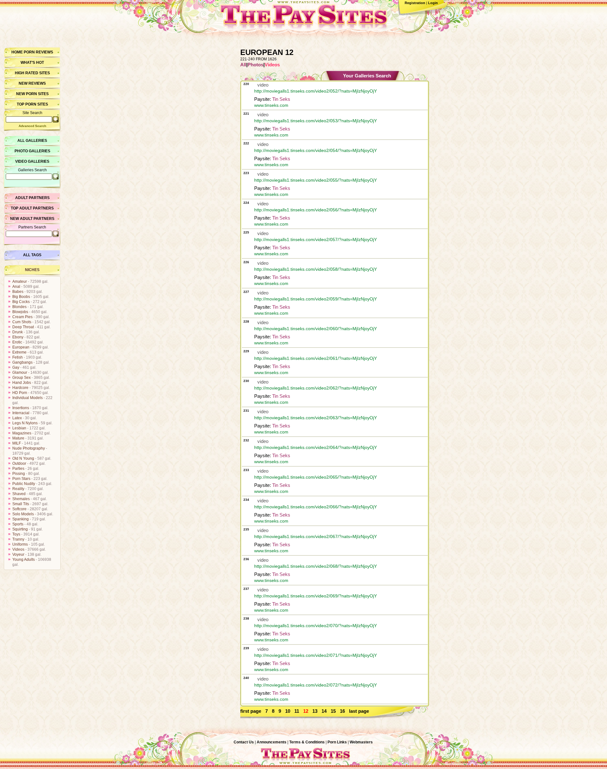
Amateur (19, 281)
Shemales (21, 499)
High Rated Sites (32, 73)
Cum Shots (21, 322)
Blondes (19, 307)
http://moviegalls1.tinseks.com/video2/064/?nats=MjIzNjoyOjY (315, 447)
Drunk (17, 332)
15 (333, 711)
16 (342, 711)
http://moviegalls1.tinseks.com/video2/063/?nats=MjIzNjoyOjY (315, 417)
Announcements (271, 742)
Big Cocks (21, 302)
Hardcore (20, 387)
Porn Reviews (38, 52)
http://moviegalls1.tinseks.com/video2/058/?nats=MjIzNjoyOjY (315, 269)
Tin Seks (281, 99)
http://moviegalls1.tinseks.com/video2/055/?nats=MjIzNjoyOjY (315, 180)
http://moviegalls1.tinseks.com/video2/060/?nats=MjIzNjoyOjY (315, 328)
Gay (15, 367)
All (243, 64)
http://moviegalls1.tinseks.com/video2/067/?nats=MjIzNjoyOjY (315, 536)
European (20, 347)
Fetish (17, 357)
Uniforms (20, 544)
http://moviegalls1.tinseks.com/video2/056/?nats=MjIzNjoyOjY (315, 209)
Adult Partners (32, 198)
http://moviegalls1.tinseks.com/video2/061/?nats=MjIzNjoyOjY (315, 358)
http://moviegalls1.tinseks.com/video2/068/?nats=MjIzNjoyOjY (315, 566)
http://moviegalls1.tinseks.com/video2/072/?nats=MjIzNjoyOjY (315, 684)
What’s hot (32, 62)
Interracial (20, 413)
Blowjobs (20, 312)
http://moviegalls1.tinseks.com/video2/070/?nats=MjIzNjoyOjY (315, 625)
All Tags (32, 255)
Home (17, 52)
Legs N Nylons (25, 423)
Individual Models (27, 398)
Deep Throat (23, 327)
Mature (18, 438)
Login (433, 3)
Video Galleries (32, 161)
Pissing (18, 473)
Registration (415, 3)
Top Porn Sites (32, 104)
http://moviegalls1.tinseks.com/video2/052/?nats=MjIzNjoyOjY (315, 91)
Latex (17, 418)
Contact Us (244, 742)
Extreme (19, 352)
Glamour (19, 372)
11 (296, 711)
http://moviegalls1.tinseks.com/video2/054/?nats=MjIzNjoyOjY (315, 150)
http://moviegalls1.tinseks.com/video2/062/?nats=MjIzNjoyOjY (315, 388)
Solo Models (23, 514)
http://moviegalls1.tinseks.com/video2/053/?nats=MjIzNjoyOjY (315, 120)
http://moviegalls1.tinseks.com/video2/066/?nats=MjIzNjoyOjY (315, 506)
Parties (18, 468)
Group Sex (21, 377)
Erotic (17, 342)
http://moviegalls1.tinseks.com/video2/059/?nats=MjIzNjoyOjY (315, 298)
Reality (18, 489)
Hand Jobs (21, 382)
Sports (17, 524)
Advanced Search (32, 126)
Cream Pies (22, 317)
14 (324, 711)
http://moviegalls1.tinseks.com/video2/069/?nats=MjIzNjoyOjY (315, 595)
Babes (17, 291)
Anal (16, 286)
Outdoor (19, 463)
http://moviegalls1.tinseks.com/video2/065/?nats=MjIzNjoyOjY (315, 477)
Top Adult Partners (32, 208)
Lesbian (19, 428)
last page (359, 711)
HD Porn (19, 393)
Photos (255, 64)
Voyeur (18, 554)
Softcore (19, 509)
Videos (18, 549)
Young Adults (23, 559)
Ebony (17, 337)
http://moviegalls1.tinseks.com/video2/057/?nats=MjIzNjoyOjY (315, 239)
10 (287, 711)
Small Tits (20, 504)
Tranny (18, 539)
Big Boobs (21, 296)
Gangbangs (22, 362)
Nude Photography (28, 448)
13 (314, 711)
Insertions (20, 408)
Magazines (21, 433)
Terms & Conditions (307, 742)
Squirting (20, 529)
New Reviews (32, 83)
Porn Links (337, 742)
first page (250, 711)
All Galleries (32, 140)
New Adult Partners (32, 218)
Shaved (19, 494)
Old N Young (23, 458)
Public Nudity (23, 483)
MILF (16, 443)
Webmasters (361, 742)
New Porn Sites (32, 94)
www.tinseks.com (271, 105)
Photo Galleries (32, 151)
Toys (16, 534)
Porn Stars (21, 478)
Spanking (20, 519)
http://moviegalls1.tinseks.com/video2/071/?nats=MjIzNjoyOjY (315, 655)
